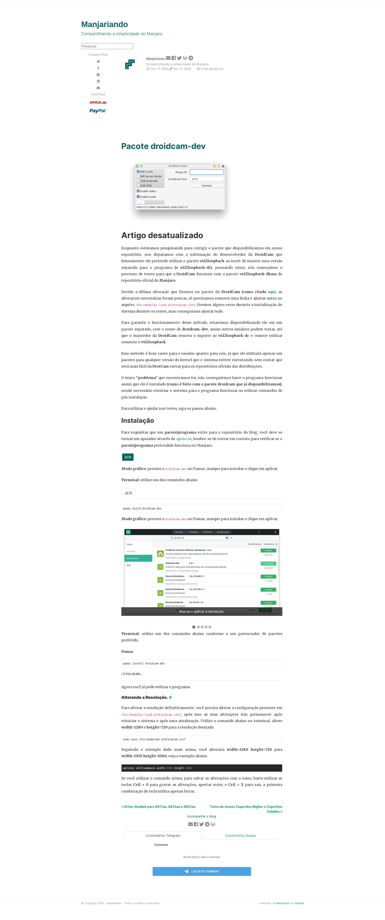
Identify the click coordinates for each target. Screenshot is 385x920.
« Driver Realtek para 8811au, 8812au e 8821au (158, 807)
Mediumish (282, 903)
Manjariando (155, 59)
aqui (272, 292)
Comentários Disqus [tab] (240, 835)
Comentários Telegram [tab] (163, 835)
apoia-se (184, 439)
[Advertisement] (201, 107)
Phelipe (299, 903)
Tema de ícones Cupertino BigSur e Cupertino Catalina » (246, 809)
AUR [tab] (128, 493)
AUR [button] (128, 457)
